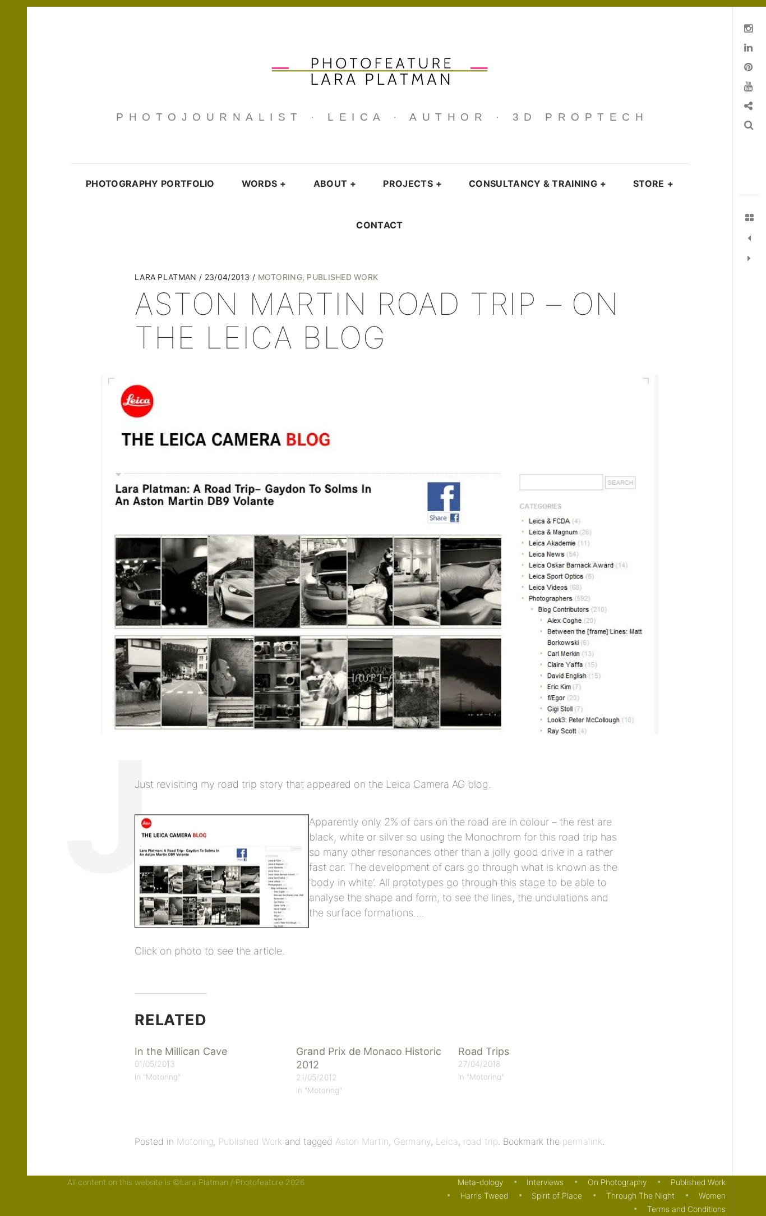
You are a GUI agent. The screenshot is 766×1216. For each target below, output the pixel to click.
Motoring (280, 277)
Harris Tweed (484, 1195)
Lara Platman (167, 277)
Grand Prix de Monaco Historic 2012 (368, 1058)
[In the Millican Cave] (749, 259)
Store (653, 183)
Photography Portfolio (150, 183)
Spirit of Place (557, 1195)
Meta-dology (480, 1182)
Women (712, 1195)
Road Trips (483, 1051)
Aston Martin (362, 1141)
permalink (582, 1141)
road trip (480, 1141)
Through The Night (640, 1195)
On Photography (617, 1182)
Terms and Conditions (686, 1209)
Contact (379, 225)
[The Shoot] (749, 238)
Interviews (545, 1182)
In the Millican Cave (181, 1051)
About (335, 183)
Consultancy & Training (537, 183)
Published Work (342, 277)
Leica (447, 1141)
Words (264, 183)
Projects (412, 183)
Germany (412, 1141)
